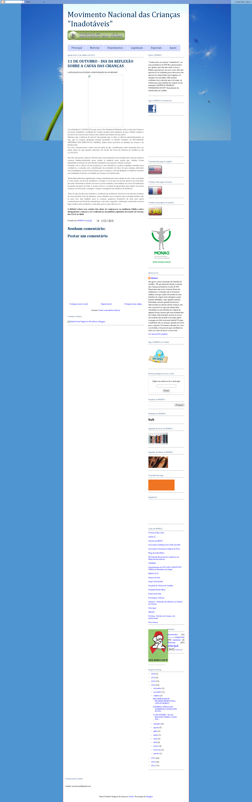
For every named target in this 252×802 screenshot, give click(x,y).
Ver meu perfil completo (158, 334)
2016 (153, 678)
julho (155, 731)
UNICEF (151, 612)
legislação (177, 640)
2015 (153, 681)
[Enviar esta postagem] (97, 221)
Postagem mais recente (79, 304)
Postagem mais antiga (133, 304)
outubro (156, 696)
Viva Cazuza (153, 622)
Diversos (170, 637)
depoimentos (172, 635)
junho (155, 735)
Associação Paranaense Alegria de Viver (164, 549)
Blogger (149, 797)
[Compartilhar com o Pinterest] (112, 220)
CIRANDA (152, 563)
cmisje (131, 797)
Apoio (173, 48)
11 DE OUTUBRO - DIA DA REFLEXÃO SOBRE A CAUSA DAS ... (165, 717)
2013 (153, 758)
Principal (77, 48)
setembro (157, 724)
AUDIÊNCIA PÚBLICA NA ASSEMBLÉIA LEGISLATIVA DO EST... (165, 709)
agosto (156, 728)
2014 (153, 685)
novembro (157, 692)
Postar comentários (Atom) (109, 310)
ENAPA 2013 (153, 574)
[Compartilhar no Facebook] (110, 220)
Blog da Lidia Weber (156, 553)
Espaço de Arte (154, 578)
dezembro (157, 688)
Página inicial (106, 304)
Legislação (137, 48)
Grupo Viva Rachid (155, 582)
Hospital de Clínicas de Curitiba (160, 586)
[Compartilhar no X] (107, 220)
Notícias (94, 48)
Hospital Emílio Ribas (156, 590)
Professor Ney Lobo (156, 533)
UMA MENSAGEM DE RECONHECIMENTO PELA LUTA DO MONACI (164, 701)
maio (155, 739)
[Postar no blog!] (105, 220)
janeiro (156, 754)
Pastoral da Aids (154, 594)
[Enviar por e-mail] (102, 220)
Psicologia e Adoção (156, 598)
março (156, 746)
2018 (153, 674)
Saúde (177, 650)
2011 (153, 766)
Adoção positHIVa (155, 541)
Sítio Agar (152, 608)
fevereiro (157, 750)
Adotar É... (152, 537)
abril (155, 742)
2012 (153, 762)
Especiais (156, 48)
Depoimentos (115, 48)
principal (172, 645)
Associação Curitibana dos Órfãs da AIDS (164, 545)
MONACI (154, 278)
